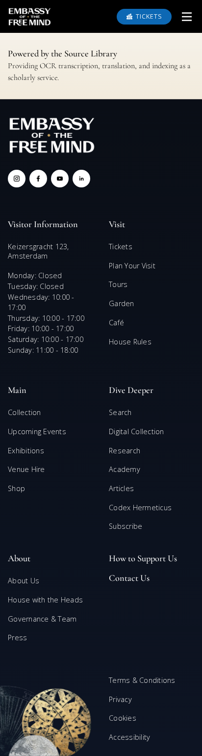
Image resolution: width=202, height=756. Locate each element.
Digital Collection (136, 431)
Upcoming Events (37, 431)
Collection (24, 412)
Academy (124, 469)
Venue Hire (26, 469)
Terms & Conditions (142, 680)
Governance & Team (42, 619)
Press (17, 637)
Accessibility (129, 737)
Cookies (122, 718)
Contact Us (129, 578)
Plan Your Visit (132, 265)
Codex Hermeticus (140, 507)
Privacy (120, 699)
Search (120, 412)
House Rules (130, 341)
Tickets (120, 246)
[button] (186, 16)
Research (124, 450)
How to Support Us (143, 558)
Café (116, 322)
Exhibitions (26, 450)
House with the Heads (45, 599)
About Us (23, 580)
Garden (121, 303)
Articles (121, 488)
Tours (118, 284)
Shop (16, 488)
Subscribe (125, 526)
